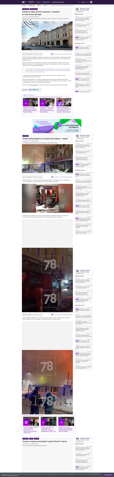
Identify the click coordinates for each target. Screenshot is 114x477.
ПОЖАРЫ (25, 438)
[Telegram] (32, 89)
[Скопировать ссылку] (40, 90)
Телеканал (46, 2)
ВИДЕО (36, 438)
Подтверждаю (108, 474)
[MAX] (30, 89)
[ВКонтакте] (34, 89)
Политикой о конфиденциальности (9, 475)
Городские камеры (57, 2)
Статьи (38, 2)
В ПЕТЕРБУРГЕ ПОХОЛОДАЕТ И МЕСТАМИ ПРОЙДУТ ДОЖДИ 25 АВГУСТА (66, 5)
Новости (31, 2)
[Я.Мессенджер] (38, 89)
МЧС (31, 438)
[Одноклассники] (36, 89)
